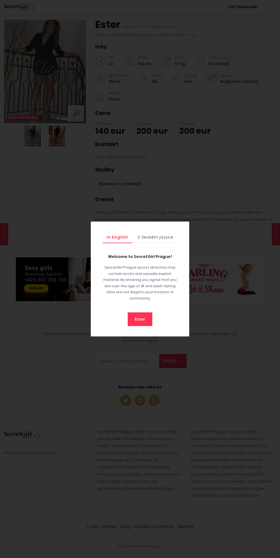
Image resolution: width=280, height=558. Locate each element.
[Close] (183, 227)
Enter (140, 319)
